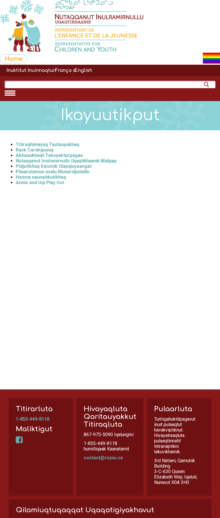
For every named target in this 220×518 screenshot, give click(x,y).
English (83, 70)
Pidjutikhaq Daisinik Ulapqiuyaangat (54, 166)
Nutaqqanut (66, 161)
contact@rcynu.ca (103, 457)
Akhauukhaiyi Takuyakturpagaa (49, 155)
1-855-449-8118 (32, 419)
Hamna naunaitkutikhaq (41, 177)
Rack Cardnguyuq (34, 150)
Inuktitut (16, 70)
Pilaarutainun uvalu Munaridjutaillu (52, 171)
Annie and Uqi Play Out (40, 182)
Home (14, 58)
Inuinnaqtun (41, 70)
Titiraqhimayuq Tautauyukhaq (47, 144)
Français (63, 70)
